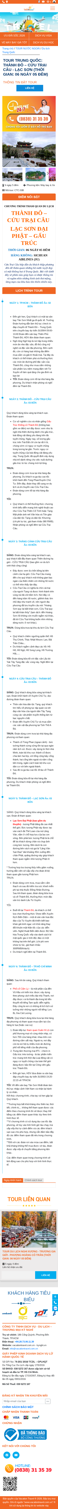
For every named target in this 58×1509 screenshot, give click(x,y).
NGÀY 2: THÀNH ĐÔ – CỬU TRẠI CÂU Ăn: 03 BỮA (30, 401)
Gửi (47, 1401)
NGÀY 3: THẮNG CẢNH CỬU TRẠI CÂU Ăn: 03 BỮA (30, 543)
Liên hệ (45, 1275)
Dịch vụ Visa (43, 35)
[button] (4, 22)
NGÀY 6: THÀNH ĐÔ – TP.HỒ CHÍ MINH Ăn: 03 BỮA (30, 968)
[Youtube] (42, 1)
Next (50, 150)
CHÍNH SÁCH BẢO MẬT (18, 1407)
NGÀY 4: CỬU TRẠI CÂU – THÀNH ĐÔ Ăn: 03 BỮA (30, 680)
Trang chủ (7, 48)
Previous (7, 150)
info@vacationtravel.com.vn (24, 1348)
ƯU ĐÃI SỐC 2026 (14, 35)
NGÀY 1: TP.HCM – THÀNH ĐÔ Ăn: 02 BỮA (30, 305)
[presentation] (0, 1234)
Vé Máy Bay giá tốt (14, 42)
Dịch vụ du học (43, 42)
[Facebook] (38, 1)
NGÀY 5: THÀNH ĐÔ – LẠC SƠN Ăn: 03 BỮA (30, 800)
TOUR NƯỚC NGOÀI (27, 48)
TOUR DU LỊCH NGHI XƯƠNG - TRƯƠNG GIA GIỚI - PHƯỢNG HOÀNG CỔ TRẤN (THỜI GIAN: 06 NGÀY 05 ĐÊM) (29, 1255)
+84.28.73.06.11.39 (24, 1341)
